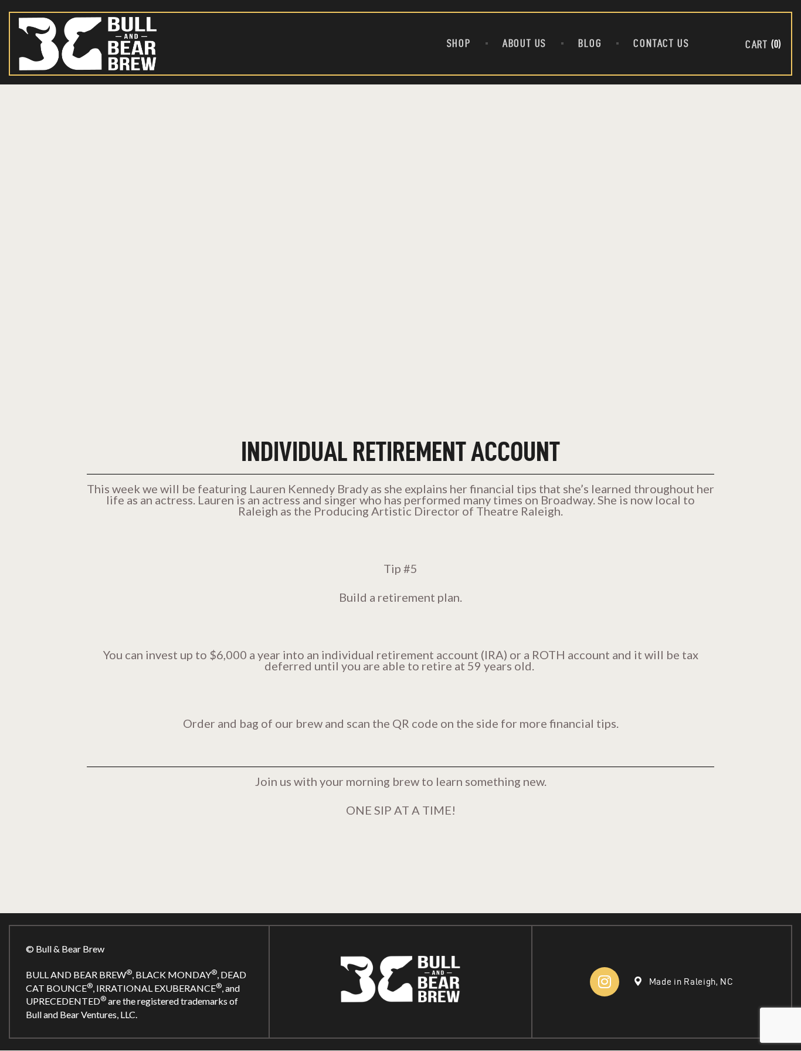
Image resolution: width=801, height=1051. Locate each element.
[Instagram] (604, 981)
